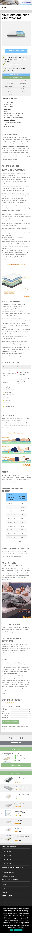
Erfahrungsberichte (9, 126)
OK (11, 930)
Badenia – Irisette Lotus (21, 787)
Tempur (5, 892)
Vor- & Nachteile (8, 106)
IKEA (4, 888)
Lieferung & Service (9, 120)
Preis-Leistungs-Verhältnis (11, 115)
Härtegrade (7, 109)
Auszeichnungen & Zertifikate (12, 122)
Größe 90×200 (7, 852)
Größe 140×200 (7, 855)
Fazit (5, 124)
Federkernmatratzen (9, 876)
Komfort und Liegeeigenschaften (13, 117)
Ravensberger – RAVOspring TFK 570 (20, 812)
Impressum (6, 905)
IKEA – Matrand (19, 820)
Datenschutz (18, 930)
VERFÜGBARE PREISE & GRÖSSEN (13, 113)
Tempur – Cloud (19, 803)
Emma (4, 884)
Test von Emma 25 (9, 102)
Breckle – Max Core (20, 828)
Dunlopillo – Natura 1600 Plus (22, 795)
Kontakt (5, 901)
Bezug (6, 111)
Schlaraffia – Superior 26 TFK (22, 778)
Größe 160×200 (7, 859)
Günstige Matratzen (8, 872)
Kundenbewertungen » (16, 75)
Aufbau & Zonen (8, 104)
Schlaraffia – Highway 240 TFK (22, 837)
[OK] (30, 920)
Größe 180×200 (7, 863)
